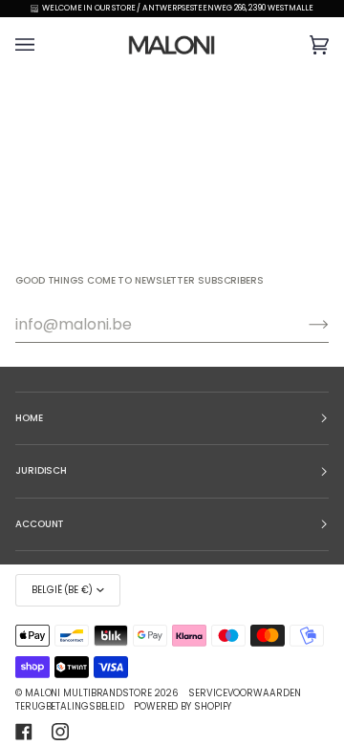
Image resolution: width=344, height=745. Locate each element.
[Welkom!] (303, 324)
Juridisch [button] (41, 470)
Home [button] (29, 418)
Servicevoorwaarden (244, 693)
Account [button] (39, 524)
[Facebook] (23, 731)
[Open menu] (44, 44)
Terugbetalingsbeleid (69, 706)
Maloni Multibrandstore (88, 693)
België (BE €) (62, 590)
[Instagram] (60, 731)
